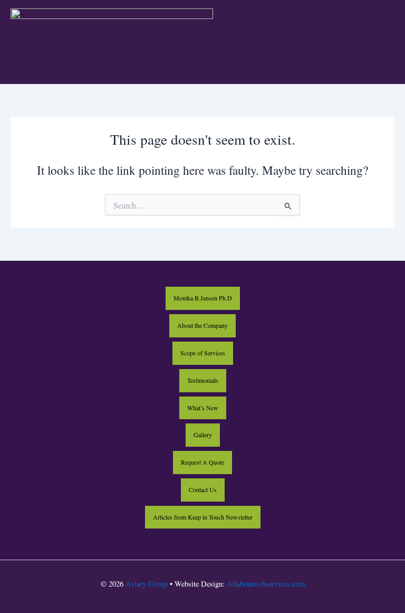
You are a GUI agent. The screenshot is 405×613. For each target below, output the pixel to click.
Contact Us (203, 489)
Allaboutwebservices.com (266, 584)
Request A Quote (202, 462)
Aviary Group (147, 584)
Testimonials (202, 380)
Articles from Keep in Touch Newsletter (203, 517)
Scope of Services (202, 352)
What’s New (202, 407)
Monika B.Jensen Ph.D (202, 298)
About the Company (202, 325)
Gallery (203, 434)
